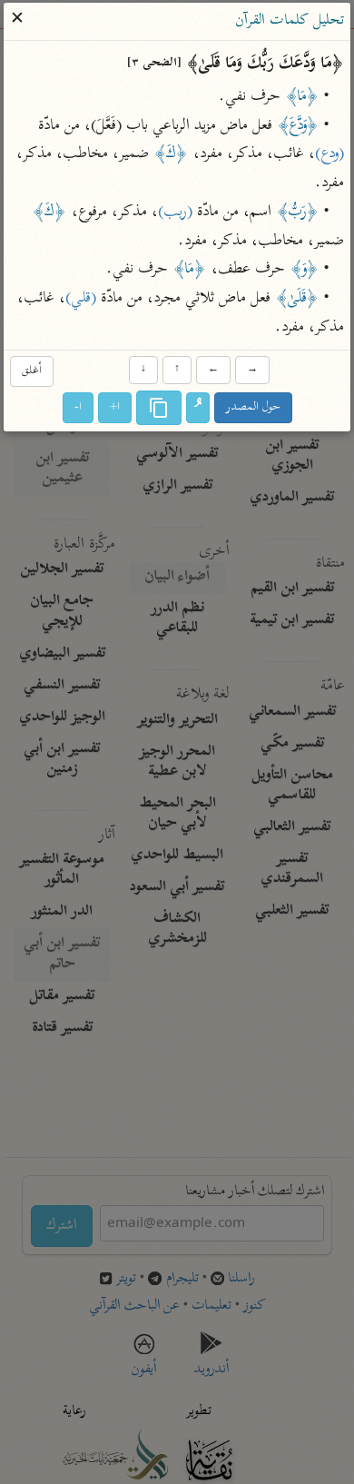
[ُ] (198, 407)
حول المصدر (253, 407)
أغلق (32, 371)
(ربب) (175, 212)
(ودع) (329, 155)
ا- (78, 407)
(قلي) (80, 299)
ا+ (115, 407)
